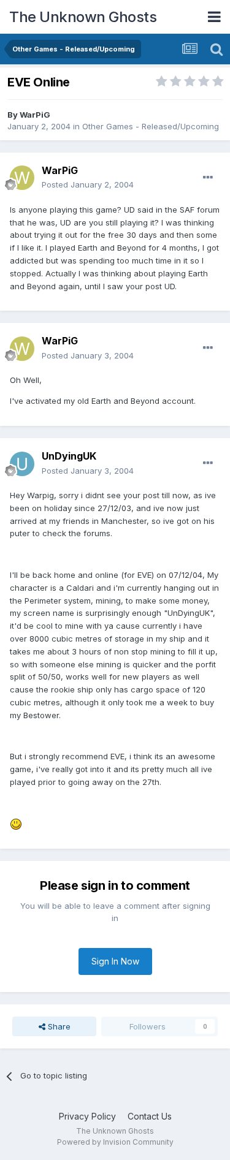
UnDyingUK (69, 456)
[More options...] (208, 177)
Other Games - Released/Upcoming (150, 126)
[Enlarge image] (16, 823)
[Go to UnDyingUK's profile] (22, 464)
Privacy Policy (87, 1116)
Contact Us (150, 1116)
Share (58, 1026)
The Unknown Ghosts (82, 17)
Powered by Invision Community (115, 1142)
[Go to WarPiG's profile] (22, 177)
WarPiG (35, 114)
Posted (88, 184)
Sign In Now (115, 961)
